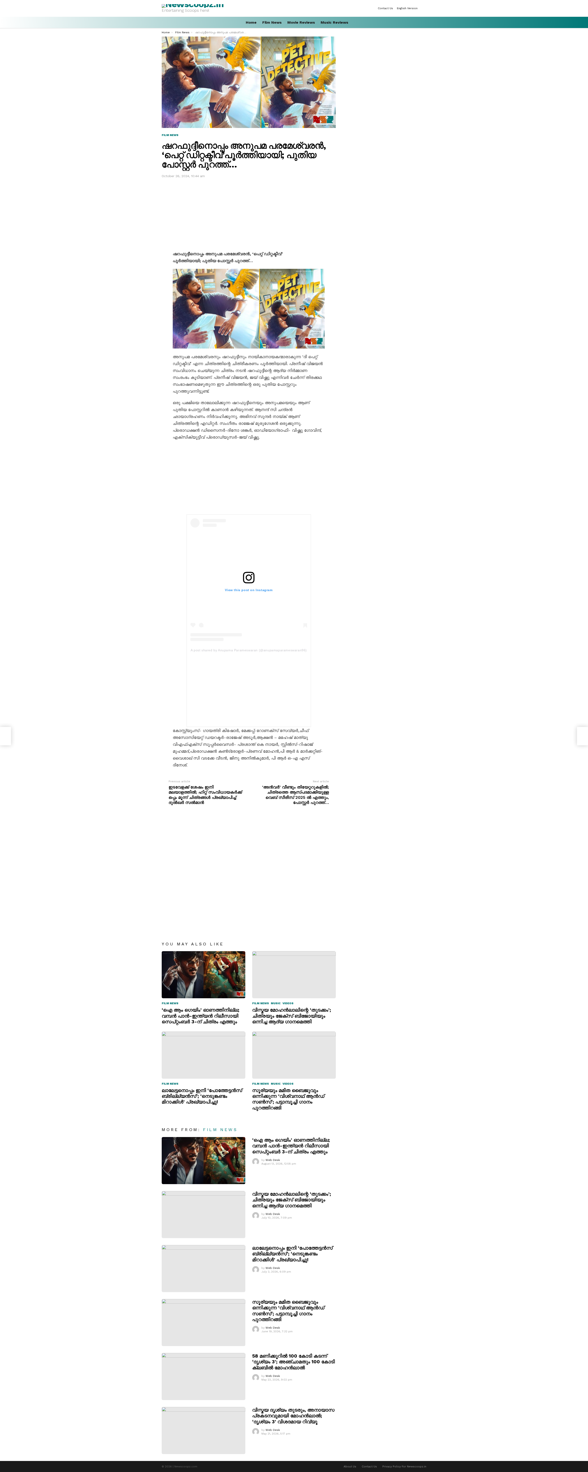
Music (276, 1003)
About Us (350, 1466)
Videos (288, 1003)
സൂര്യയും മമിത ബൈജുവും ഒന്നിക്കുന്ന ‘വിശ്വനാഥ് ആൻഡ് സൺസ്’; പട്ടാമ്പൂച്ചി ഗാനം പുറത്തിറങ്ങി (288, 1099)
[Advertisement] (249, 213)
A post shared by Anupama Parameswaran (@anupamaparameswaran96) (249, 650)
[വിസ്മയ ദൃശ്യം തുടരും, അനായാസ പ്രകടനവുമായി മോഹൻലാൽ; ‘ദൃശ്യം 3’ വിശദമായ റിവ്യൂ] (203, 1430)
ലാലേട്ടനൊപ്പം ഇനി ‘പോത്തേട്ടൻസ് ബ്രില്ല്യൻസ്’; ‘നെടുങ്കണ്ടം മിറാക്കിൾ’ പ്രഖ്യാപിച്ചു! (202, 1096)
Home (251, 22)
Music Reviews (334, 22)
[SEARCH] (424, 22)
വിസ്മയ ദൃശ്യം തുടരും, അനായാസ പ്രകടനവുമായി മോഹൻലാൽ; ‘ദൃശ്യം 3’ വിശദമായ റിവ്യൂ (293, 1415)
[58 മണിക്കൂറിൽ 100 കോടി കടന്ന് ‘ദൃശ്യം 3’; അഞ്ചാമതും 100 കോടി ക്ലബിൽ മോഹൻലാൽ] (203, 1376)
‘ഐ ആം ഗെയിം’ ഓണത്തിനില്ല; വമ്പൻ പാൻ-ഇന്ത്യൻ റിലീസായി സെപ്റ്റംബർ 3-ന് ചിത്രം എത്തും (200, 1015)
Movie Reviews (301, 22)
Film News (272, 22)
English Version (407, 8)
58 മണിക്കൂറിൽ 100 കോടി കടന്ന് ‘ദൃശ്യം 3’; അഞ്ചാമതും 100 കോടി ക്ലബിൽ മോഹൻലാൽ (293, 1361)
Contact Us (385, 8)
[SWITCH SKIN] (424, 8)
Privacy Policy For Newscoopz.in (404, 1466)
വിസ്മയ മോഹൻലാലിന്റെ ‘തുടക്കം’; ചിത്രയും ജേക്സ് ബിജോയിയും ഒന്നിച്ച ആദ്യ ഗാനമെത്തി (291, 1015)
